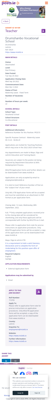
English (22, 368)
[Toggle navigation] (46, 3)
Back (6, 21)
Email (15, 360)
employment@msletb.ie (18, 329)
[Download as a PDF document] (43, 31)
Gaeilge (29, 368)
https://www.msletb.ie (14, 52)
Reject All (37, 393)
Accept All (20, 393)
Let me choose (37, 387)
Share (6, 360)
